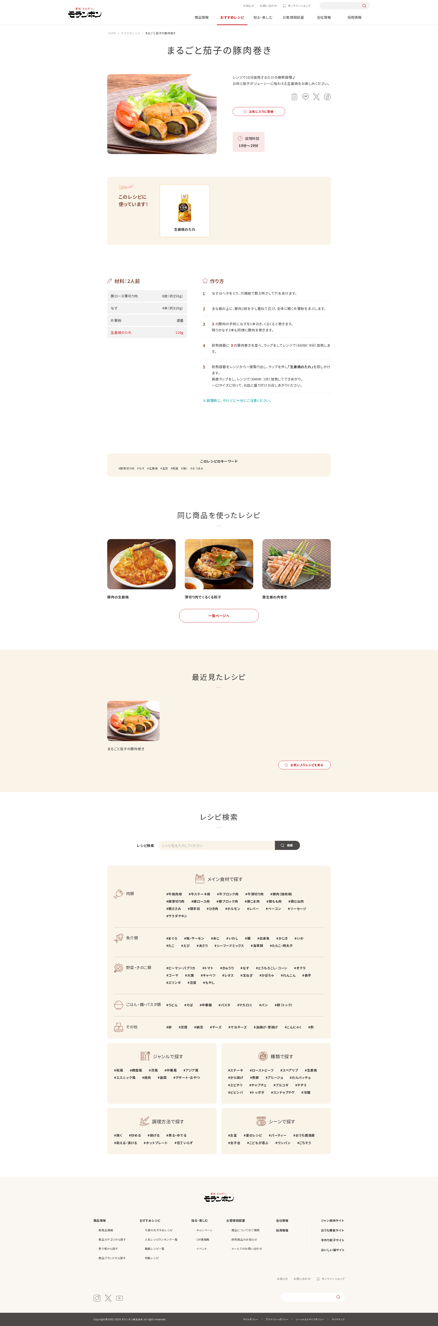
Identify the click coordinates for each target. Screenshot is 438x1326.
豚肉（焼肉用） (283, 894)
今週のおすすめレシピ (159, 1230)
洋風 (154, 1070)
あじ (216, 938)
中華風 (172, 1070)
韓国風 (137, 1070)
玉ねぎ (248, 975)
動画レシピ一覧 (154, 1248)
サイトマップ (338, 1319)
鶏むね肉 (297, 901)
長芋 (308, 975)
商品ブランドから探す (112, 1258)
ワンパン (283, 1142)
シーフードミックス (230, 945)
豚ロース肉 (201, 901)
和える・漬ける (126, 1142)
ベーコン (274, 908)
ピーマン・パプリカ (182, 968)
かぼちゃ (267, 975)
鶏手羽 (195, 908)
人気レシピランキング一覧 (161, 1239)
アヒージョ (275, 1077)
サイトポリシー (250, 1319)
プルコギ (282, 1085)
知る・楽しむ (262, 17)
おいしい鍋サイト (333, 1250)
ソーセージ (298, 908)
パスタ (225, 1005)
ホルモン (233, 908)
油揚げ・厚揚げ (267, 1027)
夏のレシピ (254, 1135)
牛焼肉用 (175, 894)
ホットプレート (157, 1142)
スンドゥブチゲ (284, 1092)
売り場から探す (108, 1248)
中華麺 (207, 1005)
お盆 (233, 1135)
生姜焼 (153, 468)
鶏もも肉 (275, 901)
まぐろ (172, 938)
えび (186, 945)
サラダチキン (177, 916)
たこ (171, 945)
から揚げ (236, 1077)
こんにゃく (294, 1027)
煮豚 (255, 1077)
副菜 (163, 1077)
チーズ (217, 1027)
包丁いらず (185, 1142)
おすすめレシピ (232, 17)
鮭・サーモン (195, 938)
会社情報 (324, 17)
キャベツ (209, 975)
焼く (185, 468)
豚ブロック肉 (228, 901)
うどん (172, 1005)
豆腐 (184, 1027)
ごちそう (305, 1142)
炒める (136, 1135)
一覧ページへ (219, 615)
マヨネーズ (239, 1027)
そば (190, 1005)
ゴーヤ (173, 975)
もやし (209, 982)
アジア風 (192, 1070)
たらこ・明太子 (282, 945)
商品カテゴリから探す (112, 1239)
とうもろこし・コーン (272, 968)
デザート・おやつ (188, 1077)
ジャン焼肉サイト (332, 1220)
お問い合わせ (268, 6)
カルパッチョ (301, 1077)
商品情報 (202, 17)
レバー (254, 908)
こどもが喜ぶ (259, 1142)
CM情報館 (202, 1239)
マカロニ (245, 1005)
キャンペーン (204, 1230)
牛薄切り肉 (256, 894)
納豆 (199, 1027)
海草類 (258, 945)
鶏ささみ (174, 908)
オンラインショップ (299, 6)
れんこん (289, 975)
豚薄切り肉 (127, 468)
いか (300, 938)
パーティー (279, 1135)
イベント (201, 1248)
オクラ (301, 968)
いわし (233, 938)
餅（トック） (285, 1005)
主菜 (165, 468)
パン (264, 1005)
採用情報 (354, 17)
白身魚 (264, 938)
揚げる (155, 1135)
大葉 (190, 975)
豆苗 (193, 982)
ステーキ (236, 1070)
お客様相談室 (293, 17)
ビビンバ (236, 1092)
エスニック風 (125, 1077)
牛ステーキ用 (200, 894)
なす (141, 468)
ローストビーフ (263, 1070)
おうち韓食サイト (332, 1230)
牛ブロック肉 (228, 894)
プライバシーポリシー (277, 1319)
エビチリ (236, 1085)
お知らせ (248, 6)
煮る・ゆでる (177, 1135)
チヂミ (302, 1085)
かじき (283, 938)
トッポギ (258, 1092)
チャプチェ (259, 1085)
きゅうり (228, 968)
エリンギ (174, 982)
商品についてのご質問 (246, 1230)
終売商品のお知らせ (244, 1239)
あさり (203, 945)
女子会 (235, 1142)
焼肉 (147, 1077)
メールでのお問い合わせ (247, 1248)
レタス (229, 975)
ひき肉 (213, 908)
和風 (175, 468)
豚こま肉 (253, 901)
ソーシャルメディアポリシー (310, 1319)
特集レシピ (152, 1258)
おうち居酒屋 (305, 1135)
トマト (208, 968)
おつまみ (197, 468)
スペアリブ (290, 1070)
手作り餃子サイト (332, 1240)
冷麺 (307, 1092)
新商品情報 (106, 1230)
